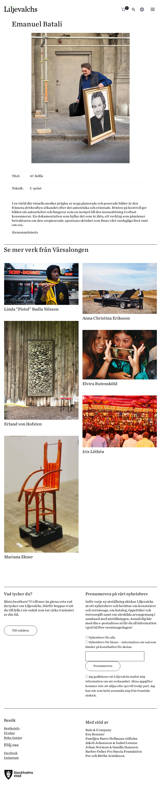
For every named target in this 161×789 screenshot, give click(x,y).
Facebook (10, 753)
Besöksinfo (12, 728)
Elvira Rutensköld (99, 383)
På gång (9, 733)
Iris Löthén (93, 451)
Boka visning (13, 737)
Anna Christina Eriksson (106, 318)
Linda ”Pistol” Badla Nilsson (31, 309)
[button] (133, 10)
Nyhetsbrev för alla (101, 637)
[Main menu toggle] (152, 9)
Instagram (11, 757)
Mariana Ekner (18, 557)
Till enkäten (20, 630)
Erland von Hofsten (23, 424)
